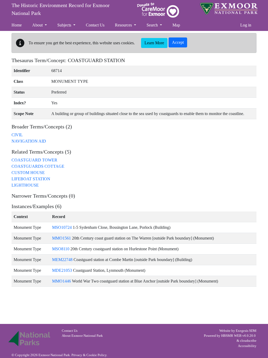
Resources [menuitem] (124, 25)
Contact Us (69, 331)
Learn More (154, 43)
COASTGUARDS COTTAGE (38, 166)
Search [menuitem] (153, 25)
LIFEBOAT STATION (31, 179)
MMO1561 (61, 238)
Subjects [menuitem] (64, 25)
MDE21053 (62, 270)
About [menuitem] (38, 25)
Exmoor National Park (229, 8)
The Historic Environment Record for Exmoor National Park (61, 9)
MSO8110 (60, 249)
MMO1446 (61, 281)
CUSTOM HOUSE (28, 172)
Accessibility (247, 346)
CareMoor (158, 10)
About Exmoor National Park (82, 336)
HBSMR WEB (231, 336)
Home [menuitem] (17, 25)
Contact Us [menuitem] (95, 25)
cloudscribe (248, 341)
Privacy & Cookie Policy (89, 355)
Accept (178, 42)
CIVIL (17, 135)
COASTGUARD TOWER (34, 160)
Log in (245, 25)
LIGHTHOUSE (25, 185)
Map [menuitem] (176, 25)
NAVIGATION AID (29, 141)
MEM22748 (62, 259)
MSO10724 (62, 227)
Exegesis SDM (246, 331)
